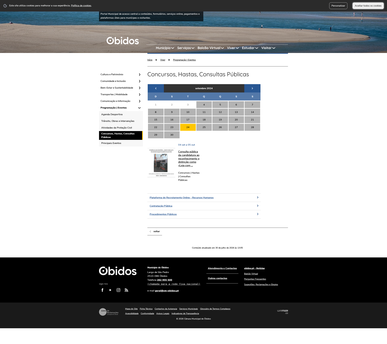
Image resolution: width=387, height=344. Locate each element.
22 (155, 127)
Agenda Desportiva (112, 114)
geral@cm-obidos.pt (167, 290)
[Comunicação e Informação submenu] (139, 101)
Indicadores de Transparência (185, 313)
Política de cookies (81, 5)
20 (236, 119)
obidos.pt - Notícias (254, 268)
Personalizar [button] (338, 5)
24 (187, 127)
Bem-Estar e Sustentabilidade (117, 87)
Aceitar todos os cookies (368, 5)
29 (155, 135)
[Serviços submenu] (194, 48)
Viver (231, 48)
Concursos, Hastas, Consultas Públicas (118, 135)
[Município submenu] (174, 48)
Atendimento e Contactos (222, 268)
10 (187, 112)
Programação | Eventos (114, 107)
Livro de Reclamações (108, 312)
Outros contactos (217, 278)
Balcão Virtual (209, 48)
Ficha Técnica (146, 308)
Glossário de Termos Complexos (215, 308)
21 (252, 119)
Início (149, 59)
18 (204, 119)
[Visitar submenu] (275, 48)
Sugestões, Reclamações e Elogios (261, 284)
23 (171, 127)
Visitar (266, 48)
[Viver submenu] (238, 48)
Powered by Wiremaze (282, 312)
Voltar (156, 231)
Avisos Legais (162, 313)
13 (236, 112)
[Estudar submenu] (258, 48)
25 (204, 127)
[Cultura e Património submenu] (139, 74)
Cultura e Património (112, 74)
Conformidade (147, 313)
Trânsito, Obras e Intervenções (117, 121)
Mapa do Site (131, 308)
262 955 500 (173, 281)
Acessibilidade (131, 313)
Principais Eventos (111, 143)
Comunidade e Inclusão (113, 81)
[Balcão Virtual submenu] (223, 48)
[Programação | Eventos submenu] (139, 107)
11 (204, 112)
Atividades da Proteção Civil (116, 127)
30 (171, 135)
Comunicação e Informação (115, 101)
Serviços (184, 48)
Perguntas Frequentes (255, 279)
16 (171, 119)
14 (252, 112)
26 (220, 127)
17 (187, 119)
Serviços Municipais (188, 308)
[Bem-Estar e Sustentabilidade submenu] (139, 87)
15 (155, 119)
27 (236, 127)
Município (163, 48)
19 (220, 119)
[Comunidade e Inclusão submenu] (139, 81)
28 (252, 127)
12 (220, 112)
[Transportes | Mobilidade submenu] (139, 94)
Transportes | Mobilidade (114, 94)
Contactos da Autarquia (166, 308)
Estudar (248, 48)
